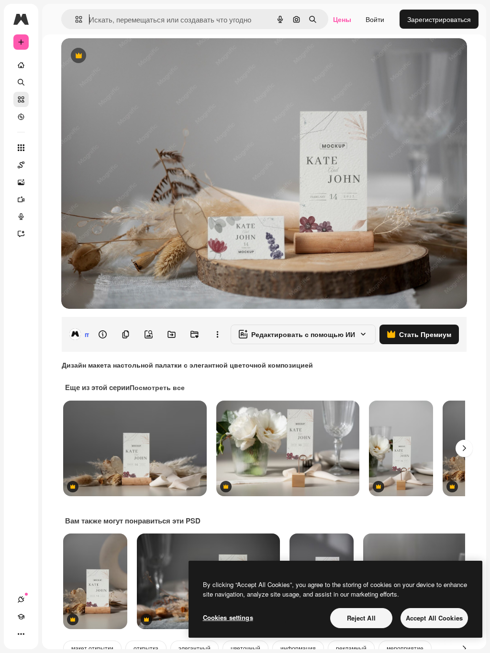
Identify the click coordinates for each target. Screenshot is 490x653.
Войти (375, 19)
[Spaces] (21, 165)
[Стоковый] (21, 99)
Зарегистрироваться (439, 19)
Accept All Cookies (434, 617)
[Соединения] (21, 599)
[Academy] (21, 616)
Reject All (361, 617)
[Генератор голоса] (21, 216)
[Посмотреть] (21, 116)
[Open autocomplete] (75, 19)
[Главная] (21, 65)
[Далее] (464, 448)
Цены (342, 19)
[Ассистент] (21, 233)
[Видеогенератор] (21, 199)
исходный (125, 56)
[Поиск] (21, 82)
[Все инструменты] (21, 147)
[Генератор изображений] (21, 182)
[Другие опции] (217, 334)
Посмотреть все (157, 387)
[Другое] (21, 634)
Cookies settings (228, 617)
